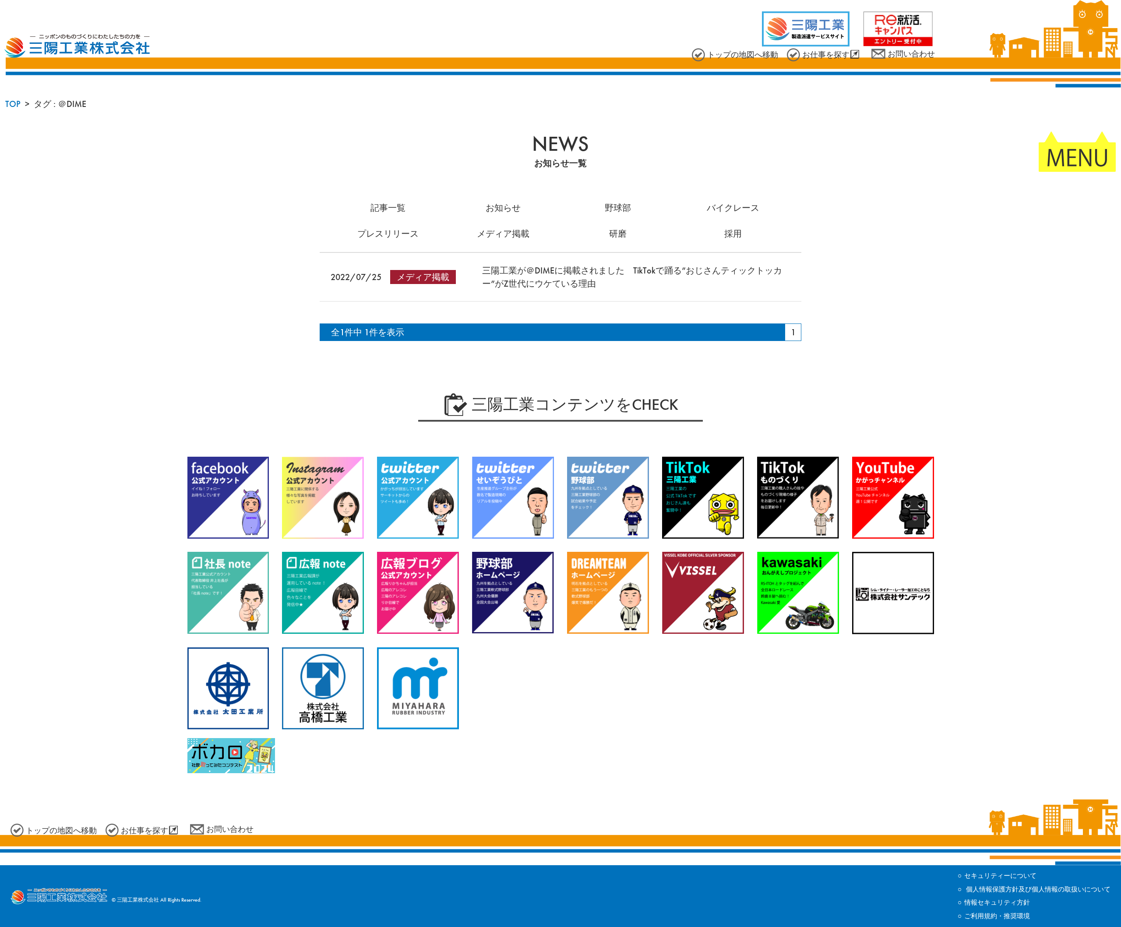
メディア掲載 (503, 233)
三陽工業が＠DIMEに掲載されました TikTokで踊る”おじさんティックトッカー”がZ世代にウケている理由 (632, 277)
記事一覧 (387, 207)
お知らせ (503, 207)
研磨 (618, 233)
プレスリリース (388, 233)
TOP (13, 104)
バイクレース (733, 207)
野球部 (618, 207)
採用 (733, 233)
